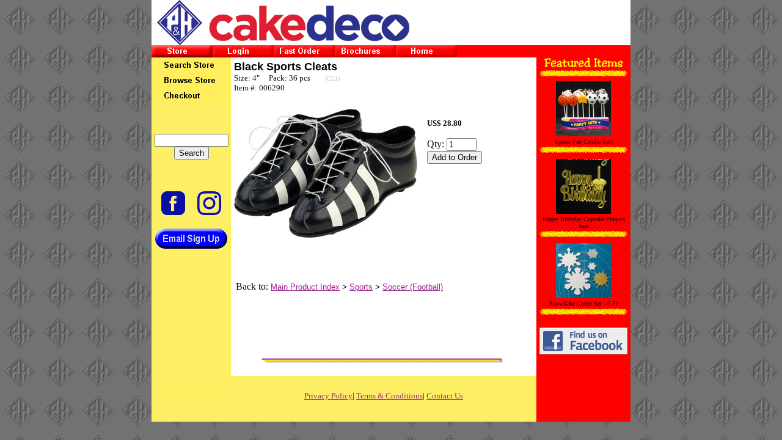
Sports (361, 287)
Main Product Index (305, 287)
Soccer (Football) (412, 287)
